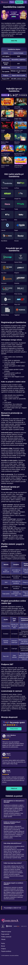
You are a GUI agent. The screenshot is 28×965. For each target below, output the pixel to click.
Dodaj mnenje (14, 728)
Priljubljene (4, 95)
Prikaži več (14, 788)
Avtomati (23, 95)
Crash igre (16, 95)
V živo (11, 95)
